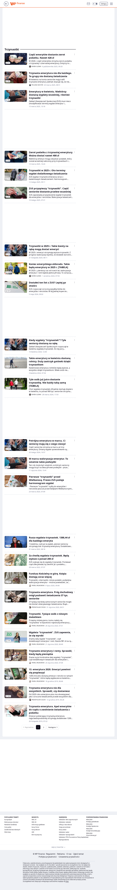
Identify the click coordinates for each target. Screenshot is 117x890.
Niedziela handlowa (10, 825)
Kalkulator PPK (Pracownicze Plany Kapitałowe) (73, 837)
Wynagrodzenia (64, 840)
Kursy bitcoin (36, 830)
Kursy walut (62, 830)
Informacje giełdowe (38, 825)
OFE (33, 832)
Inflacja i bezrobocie (65, 825)
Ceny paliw (7, 827)
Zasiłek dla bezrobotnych (12, 830)
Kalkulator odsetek (65, 822)
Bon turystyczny (37, 835)
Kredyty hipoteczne (92, 826)
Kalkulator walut (64, 832)
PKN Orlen (7, 832)
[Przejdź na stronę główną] (6, 5)
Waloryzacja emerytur (11, 822)
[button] (95, 3)
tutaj (67, 881)
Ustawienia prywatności (68, 857)
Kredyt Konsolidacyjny (93, 831)
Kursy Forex (35, 827)
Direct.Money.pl (91, 835)
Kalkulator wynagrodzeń (66, 835)
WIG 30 (34, 822)
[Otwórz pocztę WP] (88, 4)
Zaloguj (104, 4)
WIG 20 (34, 820)
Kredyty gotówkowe (92, 822)
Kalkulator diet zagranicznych (68, 820)
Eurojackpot (8, 820)
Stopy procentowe (64, 827)
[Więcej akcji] (74, 54)
